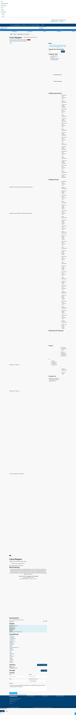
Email (10, 678)
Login (3, 16)
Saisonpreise (30, 31)
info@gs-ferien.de (54, 21)
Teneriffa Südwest (20, 39)
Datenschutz (40, 707)
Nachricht (11, 683)
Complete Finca (53, 56)
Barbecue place (12, 641)
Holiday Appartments (4, 3)
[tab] (10, 555)
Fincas (2, 7)
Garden (11, 646)
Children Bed (12, 643)
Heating (11, 648)
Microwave (12, 649)
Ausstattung (59, 31)
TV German (12, 659)
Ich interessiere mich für (33, 678)
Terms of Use (24, 694)
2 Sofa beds (12, 637)
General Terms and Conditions (47, 707)
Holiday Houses (3, 5)
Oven (11, 651)
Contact (34, 707)
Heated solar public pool (14, 647)
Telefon (30, 674)
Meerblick (25, 39)
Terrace (11, 657)
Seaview (28, 39)
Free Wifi (11, 644)
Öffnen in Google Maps (42, 664)
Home (2, 1)
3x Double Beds (13, 638)
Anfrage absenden (13, 693)
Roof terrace (12, 653)
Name (10, 674)
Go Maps (2, 9)
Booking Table (37, 25)
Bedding (11, 642)
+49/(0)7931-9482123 (55, 20)
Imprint (37, 707)
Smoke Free (12, 656)
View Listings (43, 670)
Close (6, 711)
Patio (11, 652)
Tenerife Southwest (13, 39)
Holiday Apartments (54, 58)
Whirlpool (11, 662)
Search (63, 51)
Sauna (11, 654)
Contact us (11, 703)
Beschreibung (14, 31)
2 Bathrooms (12, 636)
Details (44, 31)
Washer (11, 661)
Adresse (73, 31)
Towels (11, 658)
